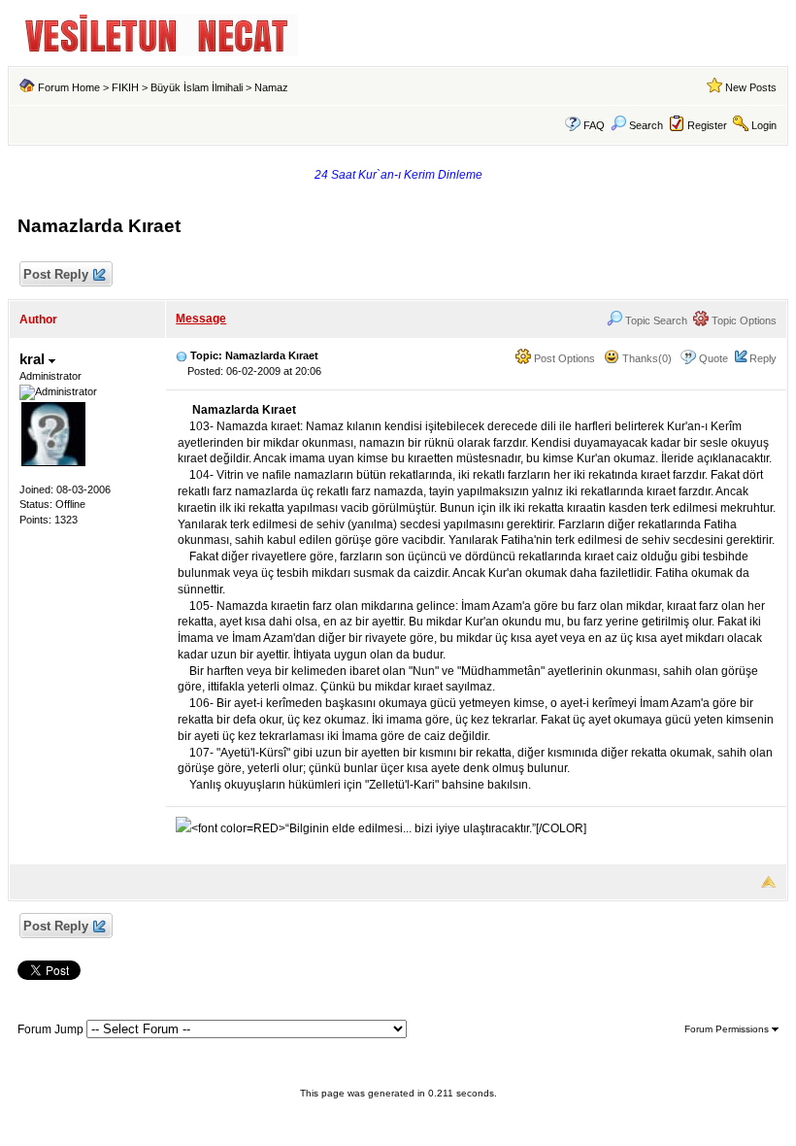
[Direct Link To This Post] (181, 355)
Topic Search (654, 320)
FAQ (594, 125)
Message (201, 318)
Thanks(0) (645, 358)
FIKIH (125, 87)
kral (34, 359)
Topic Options (743, 320)
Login (764, 125)
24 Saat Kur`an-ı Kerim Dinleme (398, 175)
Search (646, 125)
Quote (713, 358)
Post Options (563, 358)
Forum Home (69, 87)
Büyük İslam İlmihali (196, 87)
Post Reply (55, 274)
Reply (763, 358)
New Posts (751, 87)
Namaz (271, 87)
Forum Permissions (728, 1029)
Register (707, 125)
